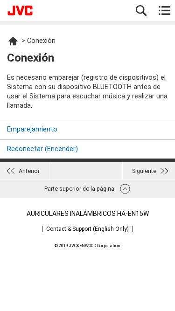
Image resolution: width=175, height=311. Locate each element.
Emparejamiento (32, 129)
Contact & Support (87, 229)
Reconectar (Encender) (42, 149)
